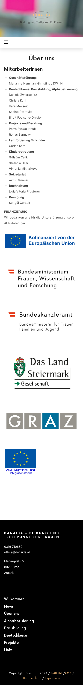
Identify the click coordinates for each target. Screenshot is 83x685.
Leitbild (56, 673)
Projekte (11, 643)
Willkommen (14, 599)
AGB (68, 673)
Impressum (52, 678)
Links (8, 650)
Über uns (11, 614)
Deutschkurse (15, 635)
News (9, 606)
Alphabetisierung (19, 621)
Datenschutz (32, 678)
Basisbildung (15, 628)
